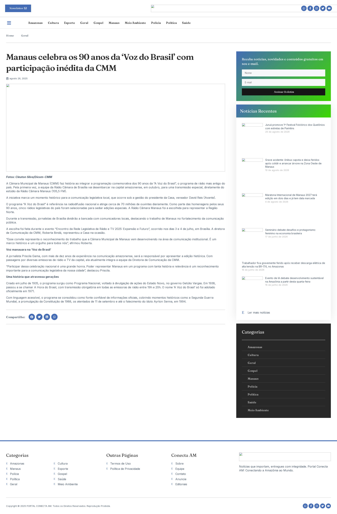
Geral (84, 23)
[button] (32, 317)
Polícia (156, 23)
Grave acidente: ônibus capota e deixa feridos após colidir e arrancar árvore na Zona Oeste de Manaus (293, 163)
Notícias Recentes (258, 111)
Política (171, 23)
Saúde (186, 23)
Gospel (98, 23)
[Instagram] (316, 8)
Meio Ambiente (135, 23)
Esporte (69, 23)
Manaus (114, 23)
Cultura (53, 23)
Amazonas (35, 23)
